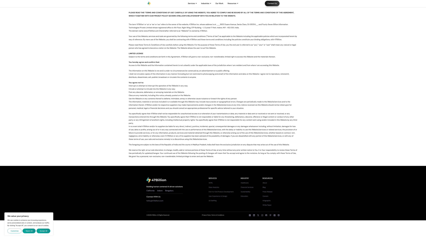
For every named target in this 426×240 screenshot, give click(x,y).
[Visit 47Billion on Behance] (250, 215)
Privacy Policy (206, 215)
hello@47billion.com (155, 201)
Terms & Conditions (218, 215)
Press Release (267, 192)
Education (244, 196)
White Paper (267, 205)
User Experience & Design (218, 196)
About (265, 183)
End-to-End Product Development (221, 192)
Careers (265, 196)
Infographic (267, 201)
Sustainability (245, 192)
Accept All (43, 231)
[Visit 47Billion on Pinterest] (270, 215)
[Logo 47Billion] (156, 180)
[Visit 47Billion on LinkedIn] (254, 215)
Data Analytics (214, 187)
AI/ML (211, 183)
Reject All (29, 231)
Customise (15, 231)
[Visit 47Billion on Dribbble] (274, 215)
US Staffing (213, 201)
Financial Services (247, 187)
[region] (28, 224)
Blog (264, 187)
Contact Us (272, 3)
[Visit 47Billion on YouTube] (279, 215)
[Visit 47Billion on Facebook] (262, 215)
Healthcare (245, 183)
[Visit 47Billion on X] (258, 215)
